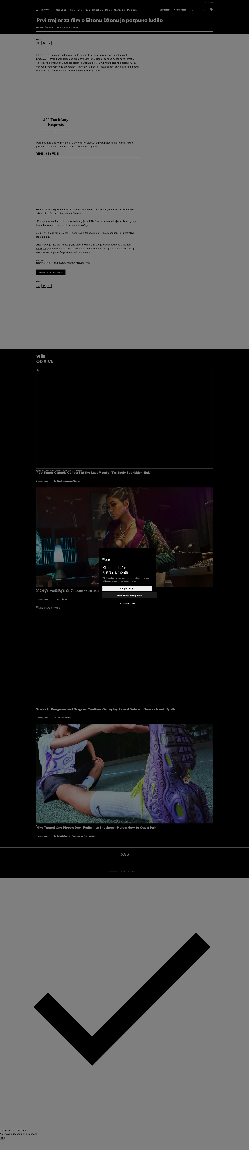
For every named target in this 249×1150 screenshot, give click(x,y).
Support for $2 (127, 588)
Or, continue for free (127, 603)
